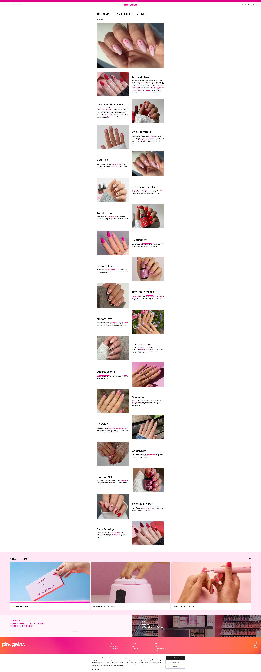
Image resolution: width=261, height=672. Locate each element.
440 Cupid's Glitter (107, 109)
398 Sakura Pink (116, 164)
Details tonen (95, 669)
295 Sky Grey (113, 322)
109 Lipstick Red (136, 296)
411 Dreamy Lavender (110, 269)
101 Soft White (149, 295)
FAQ (133, 646)
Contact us (135, 648)
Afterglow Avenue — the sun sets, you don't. (130, 1)
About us (157, 646)
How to (10, 4)
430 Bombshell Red (112, 216)
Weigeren (175, 666)
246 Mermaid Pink (112, 427)
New (20, 4)
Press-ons (112, 651)
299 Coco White (108, 114)
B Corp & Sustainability (160, 648)
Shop (4, 4)
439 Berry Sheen (157, 87)
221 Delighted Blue (123, 322)
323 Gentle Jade (147, 90)
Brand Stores (158, 651)
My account (135, 651)
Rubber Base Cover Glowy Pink (116, 428)
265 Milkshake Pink (124, 427)
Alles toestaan (175, 657)
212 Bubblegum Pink (104, 375)
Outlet (15, 4)
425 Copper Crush (151, 454)
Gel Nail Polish (113, 646)
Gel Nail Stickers (114, 648)
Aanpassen (174, 662)
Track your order (136, 653)
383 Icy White (151, 136)
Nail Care (112, 653)
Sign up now (75, 631)
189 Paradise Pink (113, 166)
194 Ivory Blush (146, 347)
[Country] (245, 5)
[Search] (242, 5)
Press (156, 653)
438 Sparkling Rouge (146, 140)
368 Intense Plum (146, 243)
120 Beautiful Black (144, 349)
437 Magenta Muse (108, 116)
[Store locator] (248, 4)
